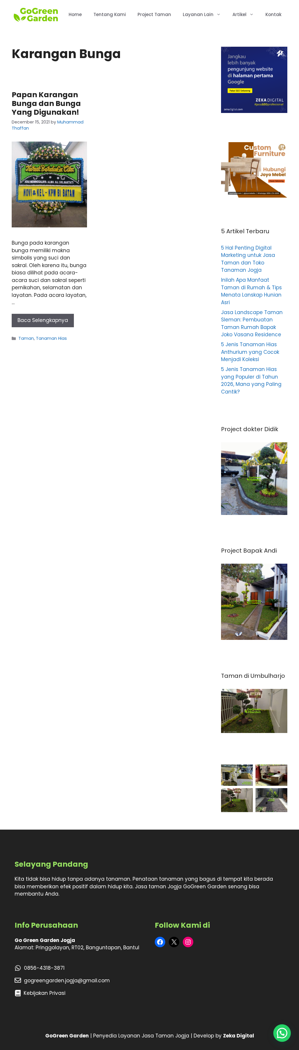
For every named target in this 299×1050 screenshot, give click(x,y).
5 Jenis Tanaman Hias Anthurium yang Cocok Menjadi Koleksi (250, 352)
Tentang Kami (109, 14)
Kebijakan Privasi (44, 993)
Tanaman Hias (51, 338)
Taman (26, 338)
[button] (282, 1033)
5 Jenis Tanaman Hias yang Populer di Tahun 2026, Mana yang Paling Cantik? (251, 380)
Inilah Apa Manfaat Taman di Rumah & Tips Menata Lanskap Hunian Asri (251, 291)
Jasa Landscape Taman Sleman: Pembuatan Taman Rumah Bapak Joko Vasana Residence (252, 323)
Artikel (239, 14)
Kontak (273, 14)
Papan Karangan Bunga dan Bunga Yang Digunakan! (46, 103)
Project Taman (154, 14)
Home (75, 14)
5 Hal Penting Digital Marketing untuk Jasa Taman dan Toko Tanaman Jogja (248, 259)
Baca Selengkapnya (43, 320)
